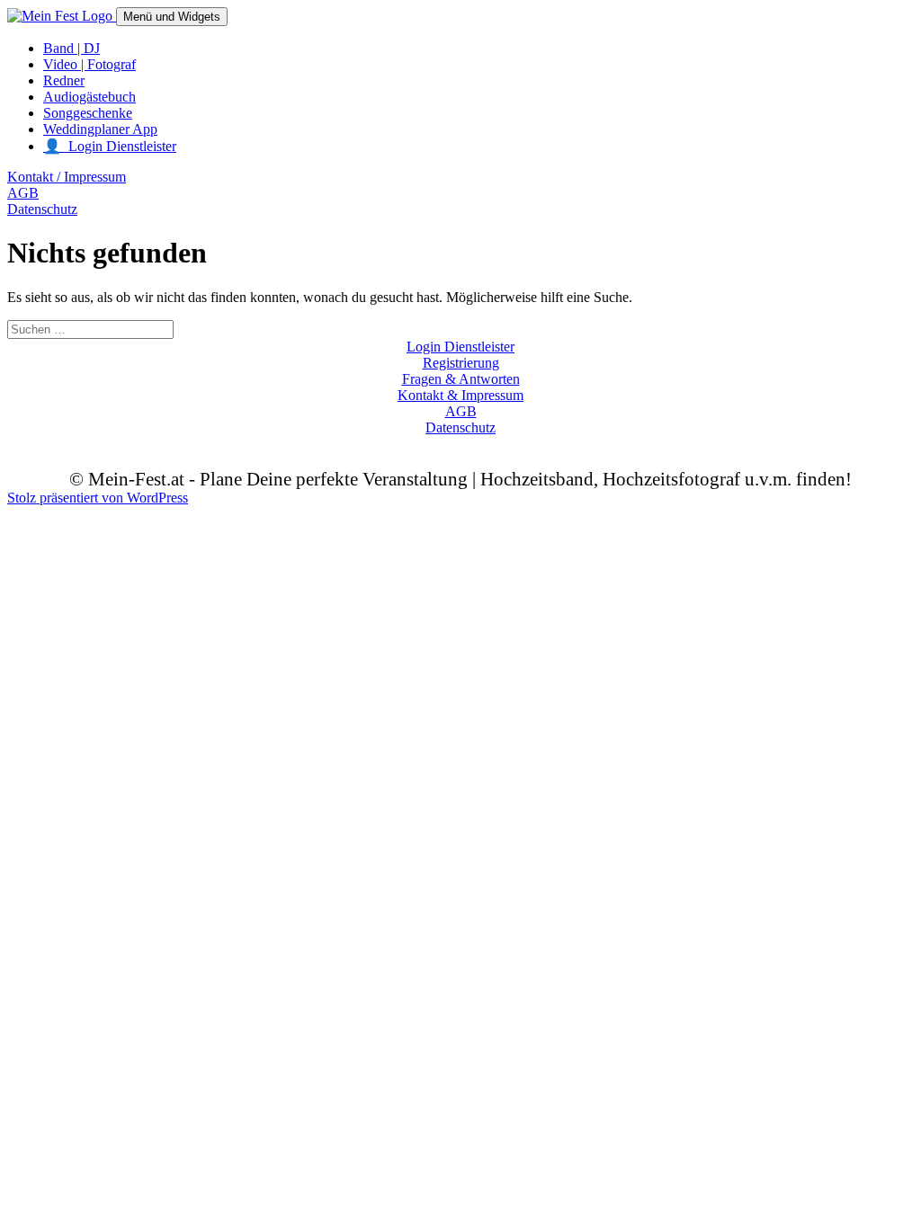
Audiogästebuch (89, 96)
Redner (64, 80)
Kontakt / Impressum (66, 176)
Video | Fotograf (89, 64)
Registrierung (461, 362)
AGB (23, 192)
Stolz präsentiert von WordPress (97, 497)
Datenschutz (42, 209)
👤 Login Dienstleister (109, 146)
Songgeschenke (87, 112)
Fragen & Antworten (461, 379)
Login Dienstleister (460, 346)
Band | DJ (71, 48)
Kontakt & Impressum (460, 395)
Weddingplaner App (100, 129)
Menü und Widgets (171, 16)
